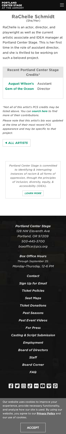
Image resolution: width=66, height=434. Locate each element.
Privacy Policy (46, 413)
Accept (33, 427)
